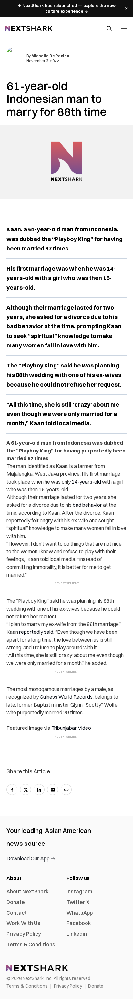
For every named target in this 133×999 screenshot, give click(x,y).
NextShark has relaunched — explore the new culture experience (67, 8)
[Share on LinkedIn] (39, 789)
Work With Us (23, 923)
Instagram (79, 891)
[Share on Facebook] (11, 789)
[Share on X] (25, 789)
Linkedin (76, 933)
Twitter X (77, 902)
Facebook (78, 923)
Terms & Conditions (30, 944)
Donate (15, 902)
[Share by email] (52, 789)
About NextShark (27, 891)
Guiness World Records (66, 697)
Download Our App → (31, 858)
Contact (16, 912)
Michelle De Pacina (50, 55)
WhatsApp (79, 912)
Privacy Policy (23, 933)
